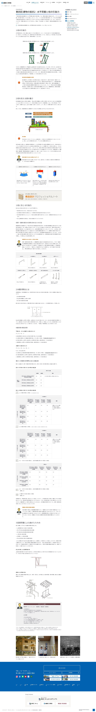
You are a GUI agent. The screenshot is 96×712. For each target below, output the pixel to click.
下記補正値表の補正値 (47, 338)
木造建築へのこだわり (70, 9)
